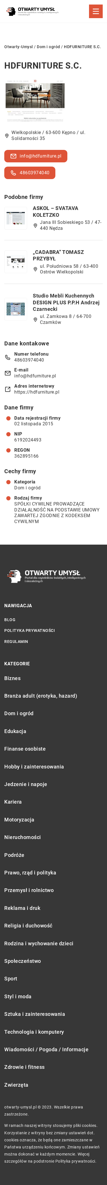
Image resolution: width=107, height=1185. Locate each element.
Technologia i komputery (34, 1032)
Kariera (13, 802)
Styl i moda (18, 996)
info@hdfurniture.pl (41, 156)
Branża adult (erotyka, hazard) (40, 696)
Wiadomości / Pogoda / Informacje (46, 1049)
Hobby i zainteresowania (34, 767)
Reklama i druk (22, 908)
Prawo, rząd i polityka (30, 873)
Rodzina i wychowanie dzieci (39, 943)
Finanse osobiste (25, 749)
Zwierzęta (16, 1085)
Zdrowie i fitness (24, 1067)
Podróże (14, 855)
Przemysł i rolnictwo (29, 890)
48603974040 (35, 172)
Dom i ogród (27, 487)
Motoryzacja (19, 820)
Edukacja (15, 731)
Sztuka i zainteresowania (34, 1014)
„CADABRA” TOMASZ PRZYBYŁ (58, 255)
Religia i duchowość (28, 926)
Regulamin (16, 641)
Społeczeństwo (22, 961)
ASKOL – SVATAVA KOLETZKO (55, 211)
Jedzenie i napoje (25, 784)
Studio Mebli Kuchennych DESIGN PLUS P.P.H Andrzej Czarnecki (66, 302)
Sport (10, 979)
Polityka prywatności (29, 630)
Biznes (12, 678)
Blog (9, 619)
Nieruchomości (22, 837)
